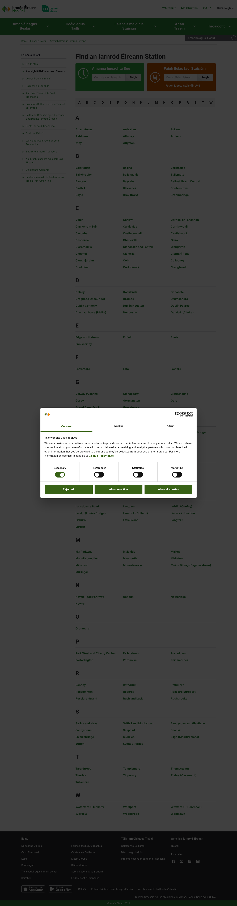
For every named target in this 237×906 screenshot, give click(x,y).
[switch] (99, 475)
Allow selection (118, 489)
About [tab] (170, 425)
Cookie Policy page (101, 455)
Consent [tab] (66, 426)
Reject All (68, 489)
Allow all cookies (168, 489)
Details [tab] (118, 425)
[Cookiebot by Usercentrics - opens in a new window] (177, 414)
